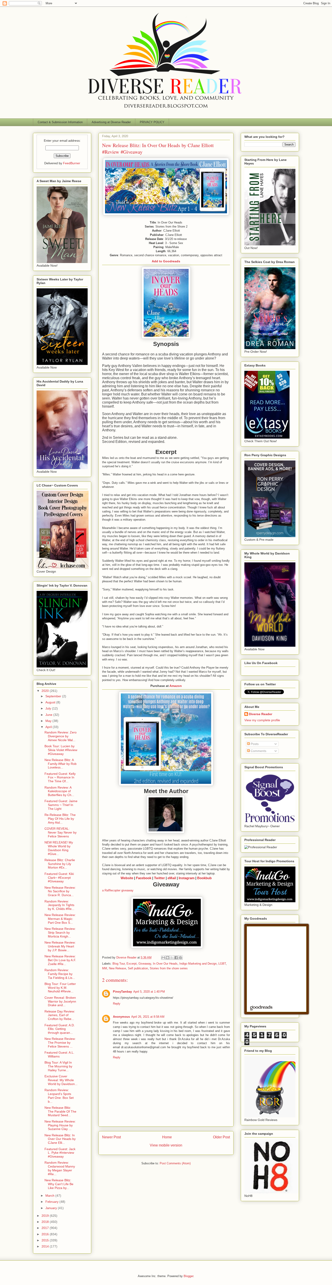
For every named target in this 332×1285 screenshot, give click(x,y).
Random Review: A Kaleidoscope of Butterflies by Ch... (59, 791)
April (49, 727)
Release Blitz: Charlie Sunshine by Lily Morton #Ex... (59, 863)
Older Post (221, 1137)
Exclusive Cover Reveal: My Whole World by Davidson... (60, 1080)
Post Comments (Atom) (175, 1163)
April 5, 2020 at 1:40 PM (149, 991)
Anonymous (121, 1016)
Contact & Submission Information (60, 122)
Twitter (159, 878)
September (53, 696)
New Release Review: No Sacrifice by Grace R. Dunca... (60, 891)
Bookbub (204, 878)
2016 (46, 1234)
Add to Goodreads (166, 261)
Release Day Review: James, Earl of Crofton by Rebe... (59, 1015)
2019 (46, 1215)
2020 (46, 691)
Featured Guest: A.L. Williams (59, 1054)
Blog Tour (118, 963)
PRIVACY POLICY (152, 122)
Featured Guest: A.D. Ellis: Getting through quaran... (59, 1029)
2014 (46, 1246)
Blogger (188, 1276)
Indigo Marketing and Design (198, 963)
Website (127, 878)
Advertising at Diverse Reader (111, 122)
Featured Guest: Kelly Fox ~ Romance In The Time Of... (60, 777)
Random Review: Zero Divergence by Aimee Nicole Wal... (60, 736)
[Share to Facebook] (176, 957)
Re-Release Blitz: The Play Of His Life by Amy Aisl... (60, 818)
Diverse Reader (260, 714)
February (52, 1201)
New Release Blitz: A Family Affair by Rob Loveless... (60, 763)
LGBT (222, 963)
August (50, 702)
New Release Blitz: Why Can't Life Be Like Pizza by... (58, 1184)
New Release (117, 968)
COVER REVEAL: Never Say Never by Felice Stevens (60, 832)
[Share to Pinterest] (180, 957)
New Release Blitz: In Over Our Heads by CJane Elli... (60, 1139)
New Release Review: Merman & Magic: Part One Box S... (60, 918)
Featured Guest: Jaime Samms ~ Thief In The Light (60, 804)
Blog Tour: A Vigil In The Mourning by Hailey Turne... (58, 1066)
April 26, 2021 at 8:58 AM (147, 1016)
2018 (46, 1222)
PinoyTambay (122, 991)
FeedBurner (71, 163)
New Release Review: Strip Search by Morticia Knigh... (60, 932)
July (48, 708)
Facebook (143, 878)
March (50, 1195)
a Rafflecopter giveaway (117, 890)
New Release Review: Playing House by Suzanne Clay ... (60, 1125)
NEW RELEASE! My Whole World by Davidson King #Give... (58, 848)
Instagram (186, 878)
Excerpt (131, 963)
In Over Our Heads (165, 963)
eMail (172, 878)
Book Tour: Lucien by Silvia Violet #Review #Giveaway (60, 750)
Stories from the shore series (169, 968)
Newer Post (111, 1137)
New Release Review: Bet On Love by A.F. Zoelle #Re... (60, 960)
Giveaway (144, 963)
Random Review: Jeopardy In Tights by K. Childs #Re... (59, 905)
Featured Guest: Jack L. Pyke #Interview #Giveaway (59, 1152)
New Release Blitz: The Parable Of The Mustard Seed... (60, 1111)
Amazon (175, 686)
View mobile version (166, 1145)
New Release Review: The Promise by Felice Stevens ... (60, 1042)
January (51, 1208)
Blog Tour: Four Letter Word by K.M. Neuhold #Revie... (60, 987)
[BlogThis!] (167, 957)
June (49, 714)
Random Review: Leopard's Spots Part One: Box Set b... (59, 1095)
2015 (46, 1240)
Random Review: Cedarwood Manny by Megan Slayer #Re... (59, 1168)
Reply (116, 1003)
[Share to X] (172, 957)
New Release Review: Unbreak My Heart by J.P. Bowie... (60, 946)
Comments (258, 751)
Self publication (138, 968)
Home (167, 1137)
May (48, 721)
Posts (254, 744)
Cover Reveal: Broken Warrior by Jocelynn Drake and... (60, 1001)
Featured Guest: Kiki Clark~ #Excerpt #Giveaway (59, 877)
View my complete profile (262, 720)
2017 (46, 1228)
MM (104, 968)
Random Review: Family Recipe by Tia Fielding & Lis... (59, 974)
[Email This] (163, 957)
